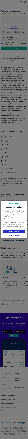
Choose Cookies (14, 235)
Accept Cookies (14, 231)
